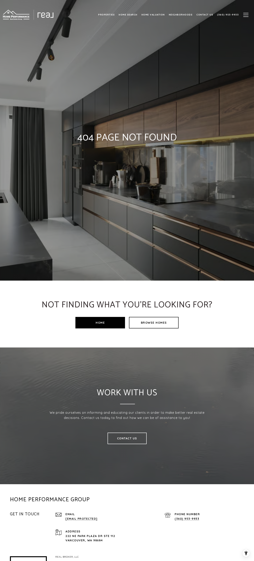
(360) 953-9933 (187, 519)
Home (100, 322)
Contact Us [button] (127, 438)
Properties (106, 14)
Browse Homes (154, 322)
